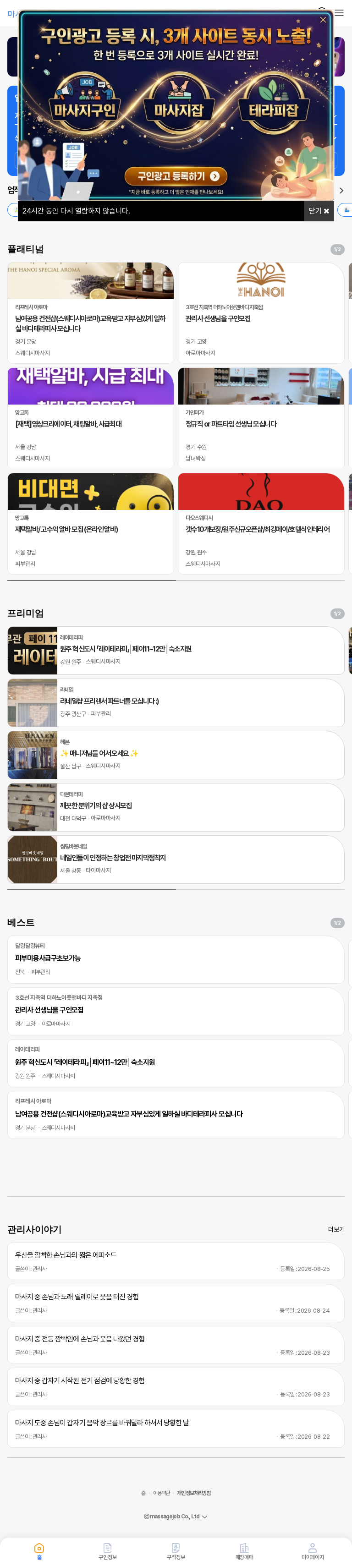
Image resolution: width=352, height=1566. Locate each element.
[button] (341, 190)
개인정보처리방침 (193, 1493)
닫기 (316, 211)
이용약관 (161, 1493)
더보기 (336, 1229)
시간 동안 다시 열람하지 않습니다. (76, 211)
